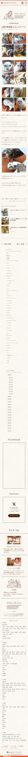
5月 (10, 384)
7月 (10, 379)
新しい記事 (20, 244)
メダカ (8, 278)
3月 (10, 389)
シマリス (8, 325)
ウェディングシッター (12, 342)
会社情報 (21, 746)
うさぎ (8, 357)
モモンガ (8, 275)
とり (7, 352)
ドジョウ (8, 308)
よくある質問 (4, 746)
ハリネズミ (9, 300)
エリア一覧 (13, 746)
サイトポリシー (15, 747)
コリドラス (9, 330)
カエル (8, 338)
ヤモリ (8, 268)
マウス (8, 285)
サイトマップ (4, 747)
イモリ (8, 345)
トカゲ (8, 310)
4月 (10, 386)
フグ (7, 293)
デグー (8, 313)
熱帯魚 (8, 258)
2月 (10, 391)
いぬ (7, 360)
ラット (8, 265)
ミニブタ (8, 283)
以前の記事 (7, 244)
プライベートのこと (11, 290)
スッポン (8, 323)
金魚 (7, 253)
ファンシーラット (11, 298)
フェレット (9, 295)
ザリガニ (8, 328)
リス (7, 263)
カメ (7, 333)
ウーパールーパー (11, 340)
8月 (10, 377)
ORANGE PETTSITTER (9, 2)
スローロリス (10, 318)
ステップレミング (11, 320)
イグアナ (8, 347)
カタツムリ (9, 335)
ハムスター (9, 303)
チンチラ (8, 315)
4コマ (8, 362)
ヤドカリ (8, 270)
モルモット (9, 273)
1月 (10, 393)
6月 (10, 382)
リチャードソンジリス (12, 260)
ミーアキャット (10, 280)
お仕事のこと (11, 29)
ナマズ (8, 305)
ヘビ (7, 288)
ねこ (17, 29)
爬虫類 (8, 255)
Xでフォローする (14, 515)
